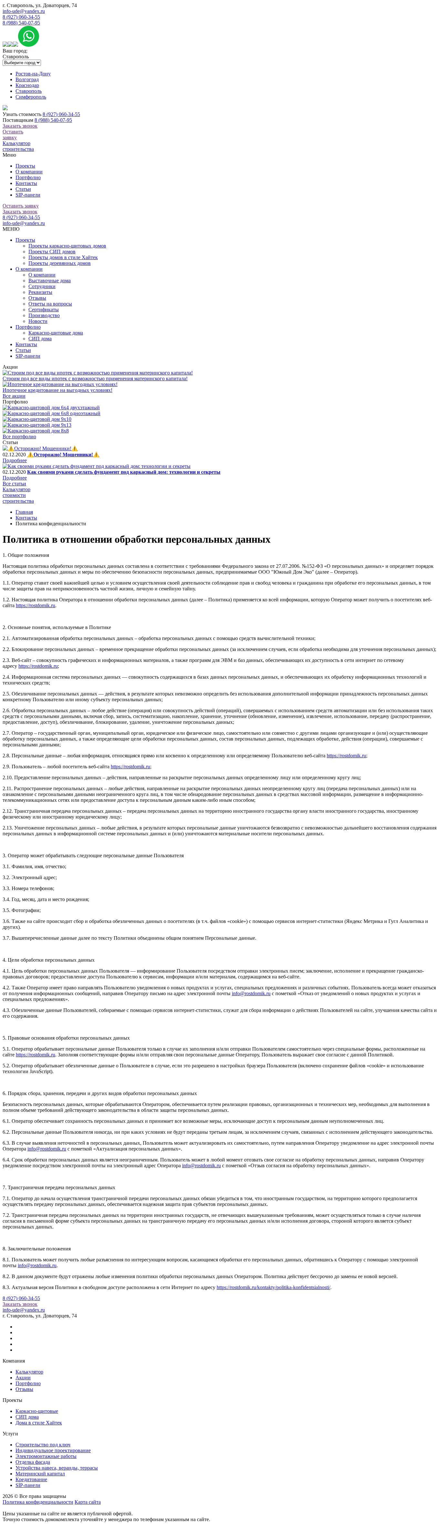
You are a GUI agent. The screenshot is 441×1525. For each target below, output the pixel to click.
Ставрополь (28, 91)
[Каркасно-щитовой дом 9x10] (37, 419)
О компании (29, 171)
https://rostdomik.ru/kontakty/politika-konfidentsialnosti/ (273, 1287)
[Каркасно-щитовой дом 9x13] (37, 425)
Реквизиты (40, 292)
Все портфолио (19, 436)
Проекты (25, 166)
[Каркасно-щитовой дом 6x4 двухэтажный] (51, 407)
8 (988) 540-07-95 (21, 22)
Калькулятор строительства (18, 146)
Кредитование (31, 1479)
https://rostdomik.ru (35, 605)
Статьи (23, 189)
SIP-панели (27, 195)
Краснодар (27, 85)
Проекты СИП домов (52, 251)
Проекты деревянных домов (59, 263)
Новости (37, 321)
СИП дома (40, 338)
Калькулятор (29, 1371)
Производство (44, 315)
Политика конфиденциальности (38, 1502)
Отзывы (37, 298)
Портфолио (28, 177)
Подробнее (15, 460)
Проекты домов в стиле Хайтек (63, 257)
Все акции (14, 396)
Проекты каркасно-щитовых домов (67, 245)
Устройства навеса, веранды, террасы (56, 1468)
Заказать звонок (20, 126)
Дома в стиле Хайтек (38, 1422)
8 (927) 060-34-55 (21, 17)
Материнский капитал (40, 1473)
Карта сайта (88, 1502)
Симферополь (30, 97)
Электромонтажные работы (46, 1456)
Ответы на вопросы (50, 303)
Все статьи (14, 483)
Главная (24, 512)
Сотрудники (42, 286)
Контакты (26, 183)
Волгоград (27, 79)
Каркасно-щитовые (36, 1411)
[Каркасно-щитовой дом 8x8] (36, 430)
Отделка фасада (32, 1462)
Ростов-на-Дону (33, 73)
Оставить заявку (13, 134)
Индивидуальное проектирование (53, 1450)
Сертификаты (43, 309)
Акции (23, 1377)
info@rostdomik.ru (251, 993)
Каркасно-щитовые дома (55, 332)
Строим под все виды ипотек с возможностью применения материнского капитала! (95, 378)
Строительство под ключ (42, 1444)
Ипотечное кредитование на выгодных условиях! (57, 390)
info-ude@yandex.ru (24, 11)
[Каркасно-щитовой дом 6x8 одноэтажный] (51, 413)
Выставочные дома (49, 280)
